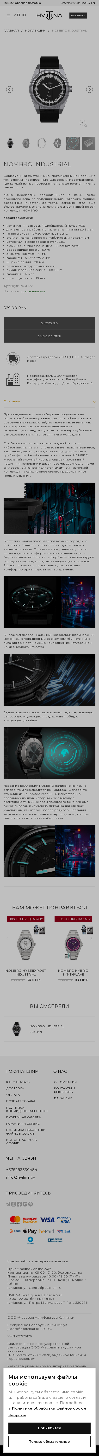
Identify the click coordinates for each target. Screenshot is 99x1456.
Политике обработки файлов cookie (49, 1408)
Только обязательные (49, 1441)
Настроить (17, 1415)
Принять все (49, 1428)
